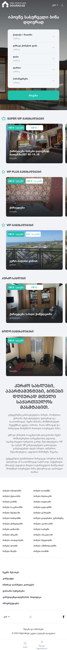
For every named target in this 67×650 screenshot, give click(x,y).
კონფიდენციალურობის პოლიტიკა (22, 597)
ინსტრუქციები (11, 603)
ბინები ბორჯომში (12, 518)
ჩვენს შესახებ (11, 572)
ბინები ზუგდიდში (43, 540)
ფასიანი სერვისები (14, 590)
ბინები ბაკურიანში (13, 507)
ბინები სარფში (41, 529)
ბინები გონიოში (11, 529)
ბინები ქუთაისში (11, 496)
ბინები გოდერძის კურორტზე (49, 518)
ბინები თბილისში (12, 490)
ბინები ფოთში (10, 545)
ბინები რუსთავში (43, 496)
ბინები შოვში (10, 551)
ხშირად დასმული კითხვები (18, 584)
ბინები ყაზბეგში (42, 512)
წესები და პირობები (34, 629)
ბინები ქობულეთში (13, 523)
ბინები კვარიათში (43, 523)
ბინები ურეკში (10, 534)
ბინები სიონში (41, 551)
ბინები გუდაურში (43, 507)
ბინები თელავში (42, 501)
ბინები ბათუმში (42, 490)
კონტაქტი (8, 578)
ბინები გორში (10, 501)
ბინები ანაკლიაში (43, 534)
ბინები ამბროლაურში (45, 545)
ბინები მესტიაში (11, 512)
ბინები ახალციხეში (13, 540)
